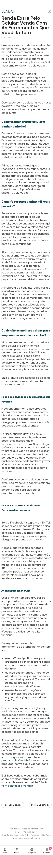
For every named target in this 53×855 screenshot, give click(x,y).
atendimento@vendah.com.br (27, 838)
